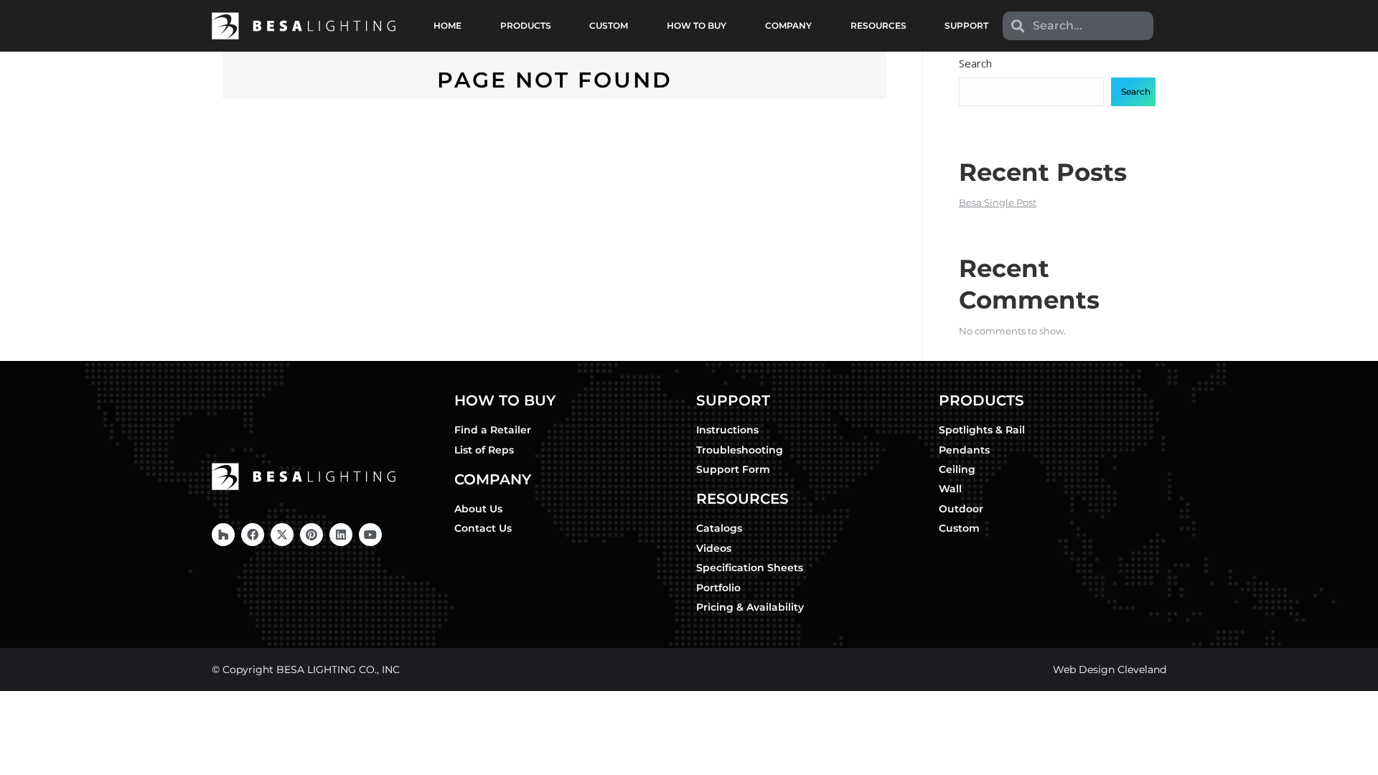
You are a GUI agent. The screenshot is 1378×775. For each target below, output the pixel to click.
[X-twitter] (282, 534)
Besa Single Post (997, 202)
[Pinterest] (311, 534)
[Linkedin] (340, 534)
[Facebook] (252, 534)
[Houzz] (223, 534)
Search (975, 63)
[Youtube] (370, 534)
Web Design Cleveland (1109, 669)
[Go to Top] (1356, 753)
